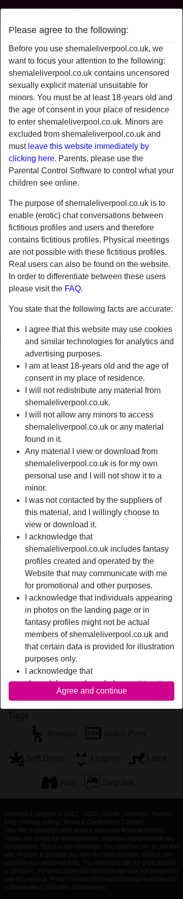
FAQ (73, 288)
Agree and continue (91, 690)
